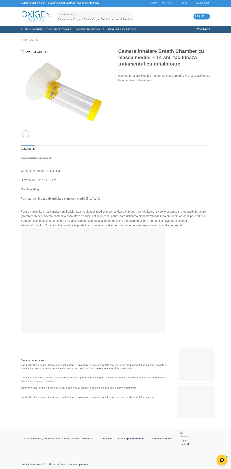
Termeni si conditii (162, 438)
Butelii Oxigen (31, 29)
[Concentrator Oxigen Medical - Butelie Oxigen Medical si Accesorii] (36, 16)
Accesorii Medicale (89, 29)
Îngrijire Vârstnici (122, 29)
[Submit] (130, 15)
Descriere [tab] (28, 149)
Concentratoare (58, 29)
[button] (201, 16)
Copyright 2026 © (122, 438)
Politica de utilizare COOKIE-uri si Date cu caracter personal (55, 464)
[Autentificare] (186, 16)
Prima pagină (29, 39)
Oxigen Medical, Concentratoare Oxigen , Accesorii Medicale (58, 438)
